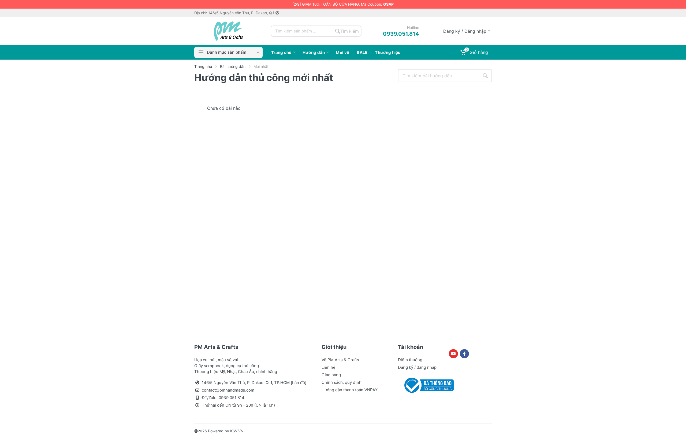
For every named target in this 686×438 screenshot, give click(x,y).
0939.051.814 (401, 34)
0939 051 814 (231, 397)
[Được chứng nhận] (428, 385)
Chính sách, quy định (341, 382)
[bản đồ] (298, 382)
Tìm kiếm (349, 31)
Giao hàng (331, 374)
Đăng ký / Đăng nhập (464, 31)
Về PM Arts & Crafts (340, 359)
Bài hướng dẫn (232, 66)
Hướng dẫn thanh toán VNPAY (350, 389)
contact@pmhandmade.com (228, 390)
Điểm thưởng (410, 359)
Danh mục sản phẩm (226, 52)
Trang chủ (203, 66)
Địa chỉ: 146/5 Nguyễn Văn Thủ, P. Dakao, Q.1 (234, 13)
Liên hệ (328, 367)
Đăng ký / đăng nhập (417, 367)
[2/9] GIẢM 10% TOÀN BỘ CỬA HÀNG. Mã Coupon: (343, 4)
